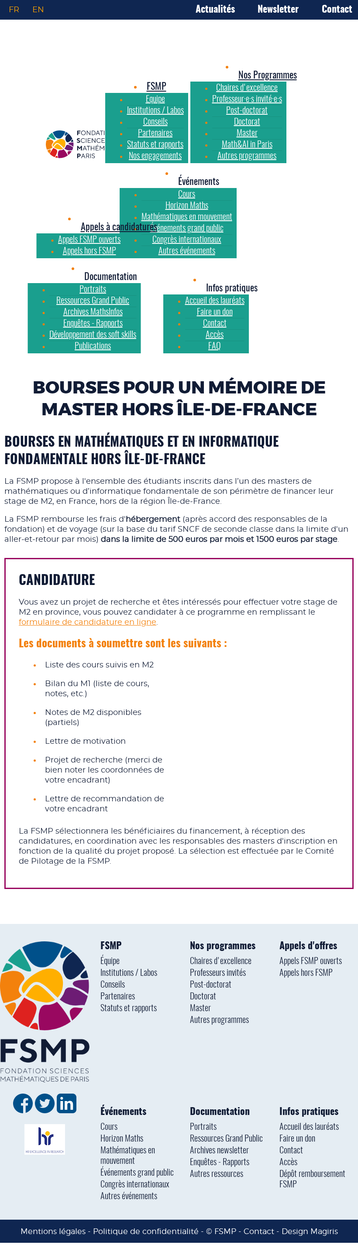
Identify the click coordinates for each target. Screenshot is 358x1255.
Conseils (112, 985)
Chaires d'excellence (220, 961)
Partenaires (117, 996)
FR (14, 10)
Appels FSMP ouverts (310, 961)
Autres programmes (219, 1020)
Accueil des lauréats (309, 1127)
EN (38, 10)
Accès (288, 1162)
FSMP (110, 946)
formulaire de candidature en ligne (87, 622)
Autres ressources (216, 1174)
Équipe (110, 961)
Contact (337, 9)
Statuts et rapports (128, 1008)
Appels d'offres (308, 946)
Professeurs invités (218, 973)
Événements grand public (137, 1173)
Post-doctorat (210, 985)
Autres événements (128, 1196)
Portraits (203, 1127)
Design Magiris (310, 1231)
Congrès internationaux (134, 1184)
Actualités (215, 9)
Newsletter (278, 9)
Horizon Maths (121, 1139)
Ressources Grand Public (226, 1139)
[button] (198, 182)
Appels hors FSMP (306, 973)
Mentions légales (53, 1231)
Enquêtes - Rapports (219, 1162)
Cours (108, 1127)
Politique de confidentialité (146, 1231)
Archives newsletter (219, 1150)
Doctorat (203, 996)
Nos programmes (222, 946)
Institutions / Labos (128, 973)
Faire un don (297, 1139)
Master (200, 1008)
